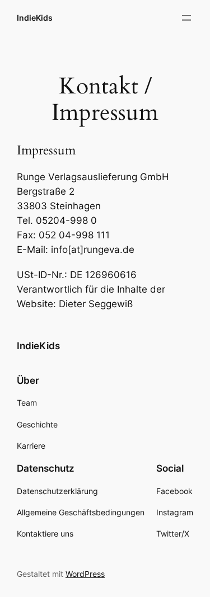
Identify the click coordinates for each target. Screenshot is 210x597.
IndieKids (35, 17)
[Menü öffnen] (186, 18)
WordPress (85, 574)
